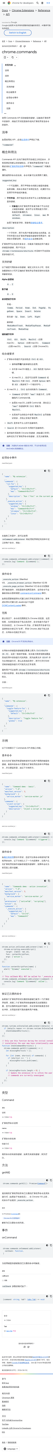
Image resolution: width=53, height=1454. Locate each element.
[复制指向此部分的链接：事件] (10, 1230)
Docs (5, 10)
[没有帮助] (24, 46)
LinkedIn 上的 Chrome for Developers (16, 1428)
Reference (44, 10)
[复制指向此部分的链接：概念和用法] (19, 152)
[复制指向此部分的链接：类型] (10, 1092)
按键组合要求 (36, 223)
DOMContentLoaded (11, 605)
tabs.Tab (9, 1331)
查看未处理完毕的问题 (10, 1387)
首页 (3, 41)
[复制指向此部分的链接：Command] (16, 1100)
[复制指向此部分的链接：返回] (7, 1207)
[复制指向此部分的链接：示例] (10, 740)
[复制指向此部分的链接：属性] (7, 1107)
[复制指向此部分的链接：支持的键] (14, 262)
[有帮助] (21, 46)
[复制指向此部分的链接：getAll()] (12, 1172)
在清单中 (25, 139)
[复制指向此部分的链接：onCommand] (19, 1237)
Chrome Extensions (23, 10)
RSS (3, 1432)
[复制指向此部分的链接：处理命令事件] (19, 457)
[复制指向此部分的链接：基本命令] (14, 755)
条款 (3, 1442)
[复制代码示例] (49, 471)
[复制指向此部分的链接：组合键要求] (16, 353)
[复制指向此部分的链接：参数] (7, 1270)
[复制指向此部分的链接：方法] (10, 1165)
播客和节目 (6, 1409)
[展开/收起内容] (15, 65)
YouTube (5, 1424)
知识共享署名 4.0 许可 (40, 1357)
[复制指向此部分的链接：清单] (10, 132)
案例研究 (5, 1401)
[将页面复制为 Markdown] (13, 57)
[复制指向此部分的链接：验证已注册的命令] (24, 993)
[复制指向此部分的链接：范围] (9, 613)
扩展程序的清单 (17, 166)
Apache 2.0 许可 (31, 1360)
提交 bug (5, 1383)
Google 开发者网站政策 (20, 1363)
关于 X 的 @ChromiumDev (12, 1420)
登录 (48, 3)
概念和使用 (9, 857)
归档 (3, 1405)
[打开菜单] (3, 3)
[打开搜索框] (37, 2)
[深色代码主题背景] (45, 471)
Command (41, 1183)
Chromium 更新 (8, 1398)
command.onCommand (30, 593)
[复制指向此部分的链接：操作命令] (14, 574)
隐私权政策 (12, 1442)
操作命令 (29, 239)
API (8, 14)
